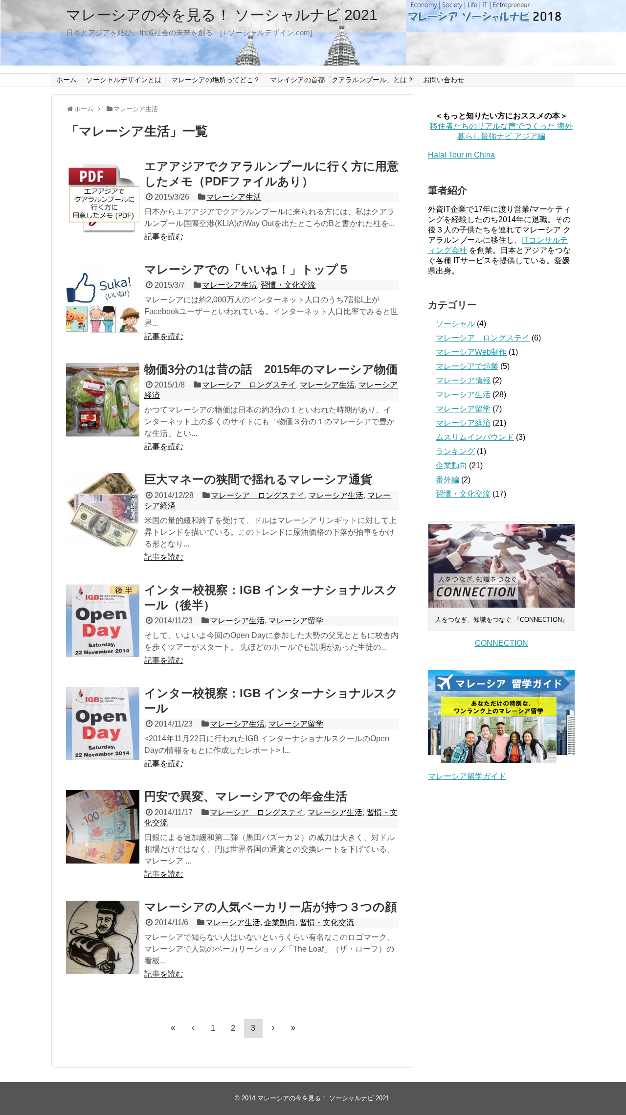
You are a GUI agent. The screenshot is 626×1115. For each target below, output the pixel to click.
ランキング (455, 451)
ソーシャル (455, 323)
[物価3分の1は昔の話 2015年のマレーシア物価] (102, 399)
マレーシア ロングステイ (249, 385)
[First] (173, 1028)
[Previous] (193, 1028)
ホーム (66, 80)
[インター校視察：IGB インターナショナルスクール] (102, 723)
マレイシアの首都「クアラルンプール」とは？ (342, 80)
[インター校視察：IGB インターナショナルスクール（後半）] (102, 620)
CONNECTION (501, 643)
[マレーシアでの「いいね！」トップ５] (102, 300)
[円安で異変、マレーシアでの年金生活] (102, 827)
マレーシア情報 (463, 380)
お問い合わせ (443, 80)
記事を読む (163, 236)
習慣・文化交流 (288, 285)
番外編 (447, 480)
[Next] (273, 1028)
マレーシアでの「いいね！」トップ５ (247, 269)
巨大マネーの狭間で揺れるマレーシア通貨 (258, 479)
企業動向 (279, 922)
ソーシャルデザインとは (123, 80)
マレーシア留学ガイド (467, 776)
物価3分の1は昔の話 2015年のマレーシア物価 (271, 369)
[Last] (293, 1028)
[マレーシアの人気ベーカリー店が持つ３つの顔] (102, 937)
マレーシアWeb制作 (471, 352)
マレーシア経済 (463, 423)
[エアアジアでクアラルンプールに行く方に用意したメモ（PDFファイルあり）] (102, 196)
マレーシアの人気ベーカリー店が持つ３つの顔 (270, 906)
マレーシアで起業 (467, 366)
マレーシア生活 (233, 197)
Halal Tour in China (461, 155)
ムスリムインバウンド (475, 437)
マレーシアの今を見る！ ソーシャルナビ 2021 (222, 15)
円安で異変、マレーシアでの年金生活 (245, 796)
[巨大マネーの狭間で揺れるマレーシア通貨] (102, 509)
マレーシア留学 (295, 620)
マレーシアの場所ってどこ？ (215, 80)
